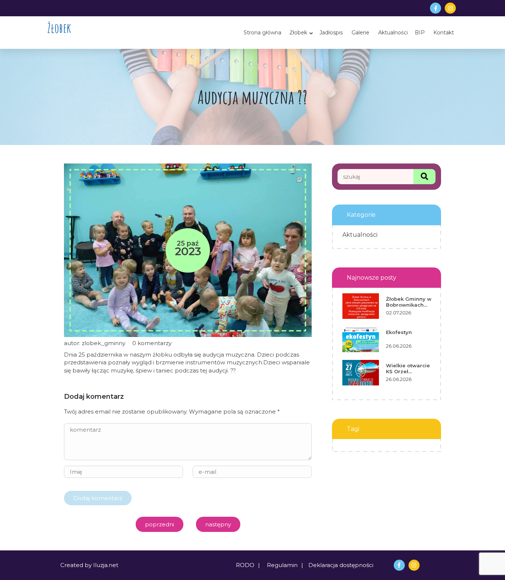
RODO (245, 565)
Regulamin (282, 565)
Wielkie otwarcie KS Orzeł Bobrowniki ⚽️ (408, 368)
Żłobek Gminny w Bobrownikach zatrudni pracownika (408, 302)
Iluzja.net (105, 565)
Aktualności (359, 234)
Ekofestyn (399, 332)
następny (218, 524)
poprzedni (159, 524)
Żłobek (59, 28)
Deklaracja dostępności (340, 565)
